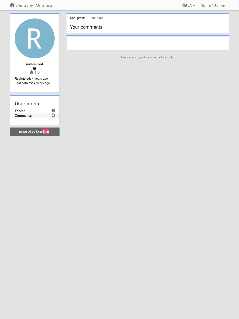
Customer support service (138, 57)
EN (190, 5)
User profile (77, 17)
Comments (23, 115)
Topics (20, 110)
